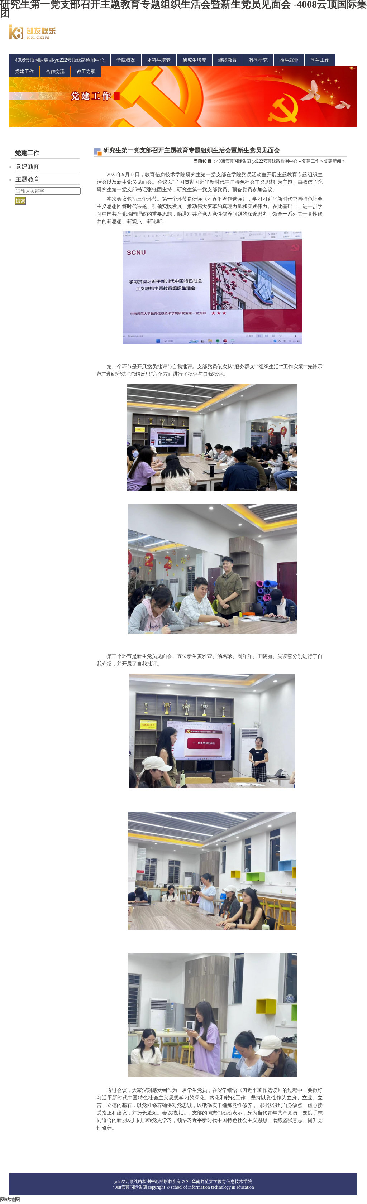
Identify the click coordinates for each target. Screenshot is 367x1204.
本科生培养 (159, 60)
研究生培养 (194, 60)
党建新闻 (27, 166)
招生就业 (289, 60)
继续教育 (227, 60)
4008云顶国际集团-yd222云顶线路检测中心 (59, 60)
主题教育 (27, 179)
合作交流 (55, 71)
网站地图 (10, 1199)
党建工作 (24, 71)
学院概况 (125, 60)
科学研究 (258, 60)
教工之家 (86, 71)
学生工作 (320, 60)
